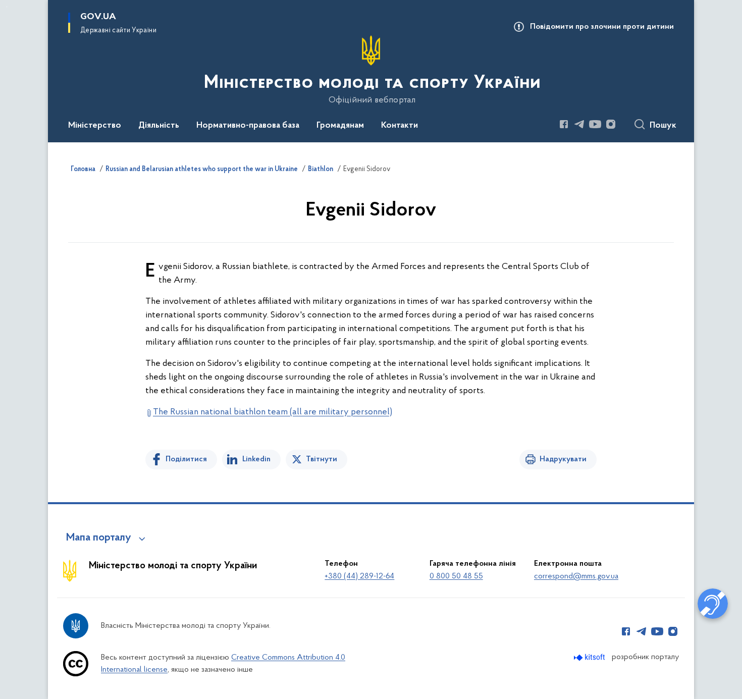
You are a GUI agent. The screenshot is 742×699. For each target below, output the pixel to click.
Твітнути (321, 459)
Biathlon (320, 169)
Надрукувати (563, 459)
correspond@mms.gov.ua (576, 576)
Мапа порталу (98, 538)
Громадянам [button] (340, 125)
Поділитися (186, 459)
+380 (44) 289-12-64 (359, 576)
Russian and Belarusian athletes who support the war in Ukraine (201, 169)
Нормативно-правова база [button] (247, 125)
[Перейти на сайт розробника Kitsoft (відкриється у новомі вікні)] (590, 657)
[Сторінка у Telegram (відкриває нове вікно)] (579, 124)
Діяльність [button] (158, 125)
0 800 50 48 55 (456, 576)
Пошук (663, 125)
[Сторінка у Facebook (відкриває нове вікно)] (564, 124)
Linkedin (256, 459)
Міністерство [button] (94, 125)
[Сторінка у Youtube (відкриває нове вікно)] (595, 124)
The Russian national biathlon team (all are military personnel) (272, 412)
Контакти (399, 125)
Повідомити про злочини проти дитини (602, 27)
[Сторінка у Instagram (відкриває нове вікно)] (611, 124)
